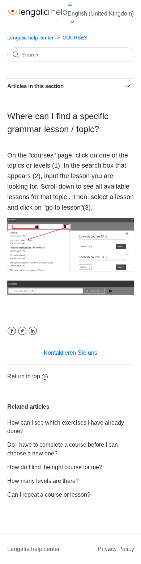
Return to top (23, 376)
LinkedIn (32, 331)
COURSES (75, 38)
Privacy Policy (116, 549)
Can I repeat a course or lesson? (48, 495)
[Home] (37, 16)
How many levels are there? (43, 481)
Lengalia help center (30, 38)
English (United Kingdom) (101, 13)
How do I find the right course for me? (54, 467)
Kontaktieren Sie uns (70, 353)
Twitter (22, 331)
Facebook (11, 331)
